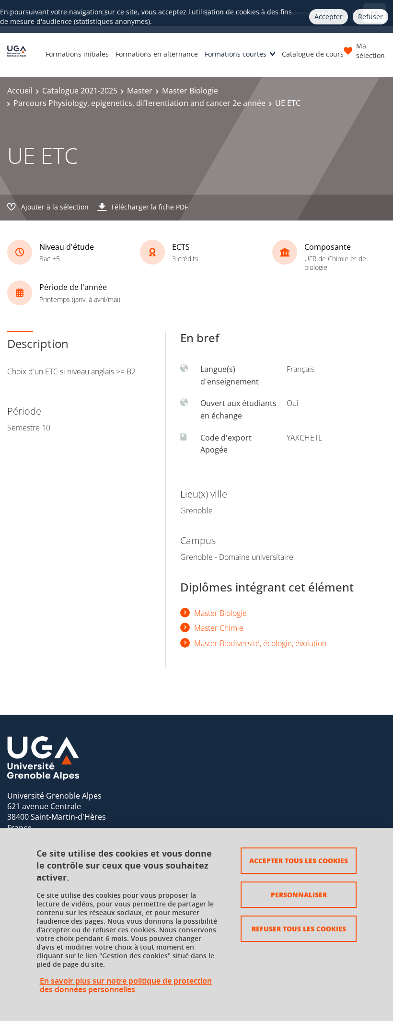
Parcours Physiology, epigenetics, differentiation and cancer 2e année (139, 103)
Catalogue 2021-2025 (79, 90)
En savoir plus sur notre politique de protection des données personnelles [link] (126, 985)
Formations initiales (77, 53)
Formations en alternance (157, 53)
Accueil (20, 90)
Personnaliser (299, 894)
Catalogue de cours (313, 53)
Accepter (328, 16)
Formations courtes (235, 53)
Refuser (370, 16)
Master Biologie (190, 90)
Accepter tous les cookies (298, 860)
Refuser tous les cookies (299, 928)
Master (139, 90)
